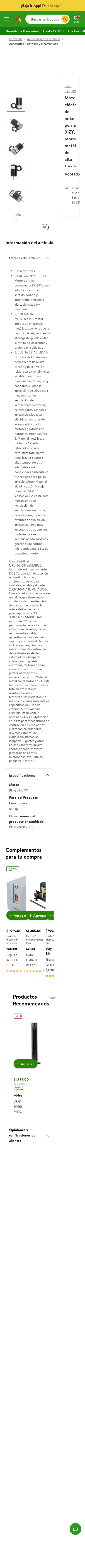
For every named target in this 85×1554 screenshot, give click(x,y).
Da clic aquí (51, 5)
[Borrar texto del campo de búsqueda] (57, 19)
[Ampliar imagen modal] (45, 227)
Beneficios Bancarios (22, 31)
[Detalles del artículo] (47, 257)
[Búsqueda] (65, 19)
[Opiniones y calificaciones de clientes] (47, 1134)
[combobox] (47, 19)
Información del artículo (29, 242)
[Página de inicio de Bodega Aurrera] (18, 19)
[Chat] (75, 1529)
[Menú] (7, 19)
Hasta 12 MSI (53, 31)
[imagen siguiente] (16, 219)
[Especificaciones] (47, 775)
